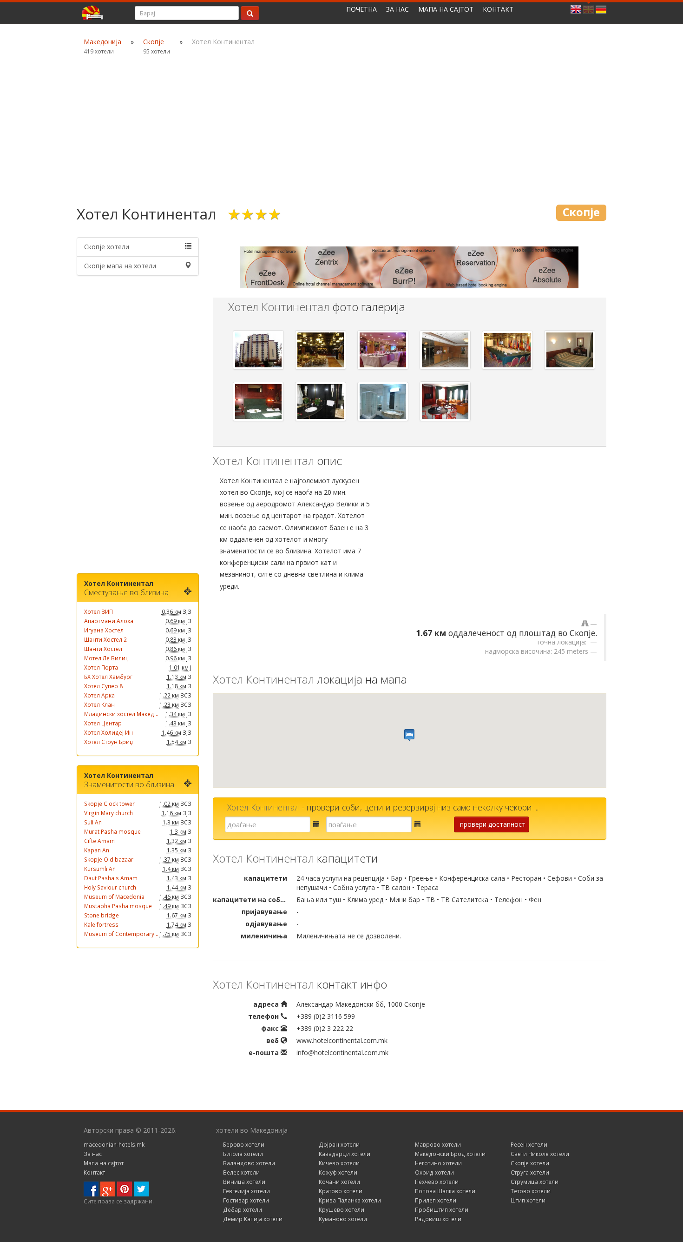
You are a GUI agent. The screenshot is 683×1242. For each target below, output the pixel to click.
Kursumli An (100, 868)
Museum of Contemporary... (121, 933)
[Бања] (320, 401)
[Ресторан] (382, 350)
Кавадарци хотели (344, 1153)
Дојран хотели (339, 1144)
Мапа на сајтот (445, 9)
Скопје (153, 41)
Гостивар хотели (246, 1200)
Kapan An (96, 850)
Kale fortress (101, 924)
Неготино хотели (438, 1163)
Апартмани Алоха (108, 620)
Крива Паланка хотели (350, 1200)
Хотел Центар (103, 723)
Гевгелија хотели (246, 1191)
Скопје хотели (106, 246)
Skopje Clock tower (109, 803)
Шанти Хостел (103, 648)
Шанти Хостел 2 (105, 639)
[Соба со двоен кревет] (569, 350)
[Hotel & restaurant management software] (409, 266)
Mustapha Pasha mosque (118, 906)
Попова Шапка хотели (445, 1191)
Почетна (361, 9)
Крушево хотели (341, 1209)
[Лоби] (320, 350)
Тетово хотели (531, 1191)
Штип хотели (528, 1200)
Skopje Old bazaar (108, 859)
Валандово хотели (249, 1163)
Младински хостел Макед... (121, 713)
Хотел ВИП (98, 611)
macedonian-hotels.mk (114, 1144)
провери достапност (492, 824)
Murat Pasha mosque (112, 831)
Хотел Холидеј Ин (108, 732)
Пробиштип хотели (441, 1209)
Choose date (311, 826)
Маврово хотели (438, 1144)
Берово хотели (243, 1144)
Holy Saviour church (110, 887)
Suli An (93, 822)
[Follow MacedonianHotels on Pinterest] (124, 1188)
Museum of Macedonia (114, 896)
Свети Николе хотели (540, 1153)
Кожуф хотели (338, 1172)
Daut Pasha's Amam (111, 878)
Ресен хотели (529, 1144)
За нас (397, 9)
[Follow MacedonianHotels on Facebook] (91, 1188)
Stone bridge (101, 915)
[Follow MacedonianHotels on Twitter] (141, 1188)
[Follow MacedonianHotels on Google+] (107, 1188)
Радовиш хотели (438, 1218)
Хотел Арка (99, 695)
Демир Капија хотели (252, 1218)
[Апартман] (445, 401)
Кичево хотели (339, 1163)
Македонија (102, 41)
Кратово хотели (340, 1191)
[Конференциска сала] (507, 350)
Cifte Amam (99, 840)
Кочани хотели (339, 1181)
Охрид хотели (434, 1172)
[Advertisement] (341, 130)
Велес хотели (241, 1172)
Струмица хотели (534, 1181)
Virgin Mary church (108, 813)
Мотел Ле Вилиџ (106, 658)
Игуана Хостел (104, 630)
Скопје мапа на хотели (120, 265)
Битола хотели (243, 1153)
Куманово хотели (343, 1218)
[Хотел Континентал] (258, 350)
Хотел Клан (99, 704)
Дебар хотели (242, 1209)
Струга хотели (530, 1172)
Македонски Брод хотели (450, 1153)
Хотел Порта (101, 667)
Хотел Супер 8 (103, 686)
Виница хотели (244, 1181)
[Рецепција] (445, 350)
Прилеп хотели (435, 1200)
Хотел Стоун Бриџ (108, 741)
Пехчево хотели (437, 1181)
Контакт (498, 9)
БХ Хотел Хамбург (108, 676)
